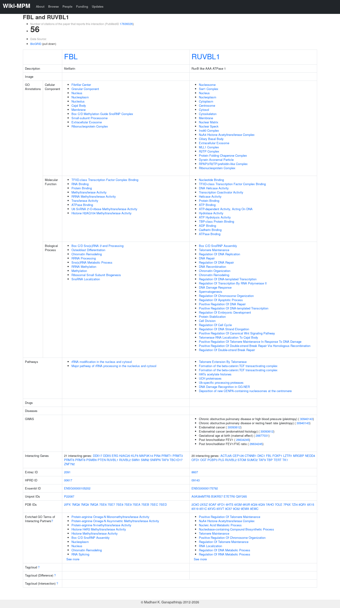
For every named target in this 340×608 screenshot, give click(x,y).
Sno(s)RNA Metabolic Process (91, 262)
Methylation (79, 270)
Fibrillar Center (81, 84)
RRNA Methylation (83, 266)
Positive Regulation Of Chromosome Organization (232, 537)
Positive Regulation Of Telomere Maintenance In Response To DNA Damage (250, 341)
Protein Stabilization (212, 316)
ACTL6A (226, 455)
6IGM (238, 504)
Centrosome (207, 105)
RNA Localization (210, 546)
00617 (68, 480)
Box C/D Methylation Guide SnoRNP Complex (102, 114)
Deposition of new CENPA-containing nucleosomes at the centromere (245, 391)
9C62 (236, 508)
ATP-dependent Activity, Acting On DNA (226, 209)
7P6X (287, 504)
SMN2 (145, 460)
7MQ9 (85, 504)
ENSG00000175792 (205, 488)
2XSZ (204, 504)
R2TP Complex (209, 151)
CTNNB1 (251, 455)
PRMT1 (166, 455)
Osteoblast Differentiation (88, 250)
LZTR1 (287, 455)
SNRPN (155, 460)
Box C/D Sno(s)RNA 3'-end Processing (97, 245)
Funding (82, 6)
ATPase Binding (82, 205)
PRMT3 (178, 455)
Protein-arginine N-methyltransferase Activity (101, 525)
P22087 (69, 496)
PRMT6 (69, 460)
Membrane (78, 109)
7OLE (278, 504)
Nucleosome (207, 84)
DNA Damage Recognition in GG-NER (224, 386)
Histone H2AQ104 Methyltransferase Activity (101, 213)
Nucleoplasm (80, 97)
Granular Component (85, 89)
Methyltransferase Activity (89, 192)
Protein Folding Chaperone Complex (223, 155)
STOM (242, 460)
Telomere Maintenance (214, 250)
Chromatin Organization (214, 270)
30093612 (234, 427)
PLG (221, 460)
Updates (97, 6)
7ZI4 (295, 504)
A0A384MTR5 (201, 496)
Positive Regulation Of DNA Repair (222, 304)
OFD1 (195, 460)
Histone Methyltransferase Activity (94, 533)
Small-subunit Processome (89, 118)
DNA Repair (207, 258)
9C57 (228, 508)
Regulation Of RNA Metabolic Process (224, 554)
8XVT (220, 508)
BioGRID (35, 44)
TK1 (285, 460)
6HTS (229, 504)
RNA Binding (80, 184)
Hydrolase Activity (211, 213)
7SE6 (103, 504)
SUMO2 (252, 460)
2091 (67, 472)
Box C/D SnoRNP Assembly (218, 245)
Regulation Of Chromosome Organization (226, 295)
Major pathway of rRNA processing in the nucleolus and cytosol (113, 366)
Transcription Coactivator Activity (221, 192)
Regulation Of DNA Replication (219, 254)
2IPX (67, 504)
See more (72, 559)
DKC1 (261, 455)
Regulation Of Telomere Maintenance (223, 541)
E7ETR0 (229, 496)
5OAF (212, 504)
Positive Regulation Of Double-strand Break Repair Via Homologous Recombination (254, 345)
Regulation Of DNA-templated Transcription (228, 279)
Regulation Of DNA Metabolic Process (224, 550)
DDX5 (107, 455)
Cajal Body (78, 105)
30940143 (306, 419)
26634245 (242, 439)
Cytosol (204, 109)
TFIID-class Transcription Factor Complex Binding (104, 180)
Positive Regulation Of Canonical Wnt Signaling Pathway (237, 333)
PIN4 (157, 455)
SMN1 (136, 460)
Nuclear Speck (209, 126)
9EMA (245, 508)
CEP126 (238, 455)
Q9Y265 (241, 496)
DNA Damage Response (215, 287)
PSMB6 (91, 460)
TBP (270, 460)
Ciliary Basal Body (211, 139)
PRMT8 (80, 460)
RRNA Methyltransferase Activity (93, 196)
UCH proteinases (210, 378)
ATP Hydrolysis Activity (215, 217)
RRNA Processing (83, 258)
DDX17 (97, 455)
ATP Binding (207, 205)
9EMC (254, 508)
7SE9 (128, 504)
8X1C (203, 508)
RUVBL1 (206, 56)
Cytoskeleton (207, 114)
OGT (203, 460)
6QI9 (261, 504)
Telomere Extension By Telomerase (223, 361)
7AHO (270, 504)
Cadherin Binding (210, 230)
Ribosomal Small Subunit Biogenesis (96, 275)
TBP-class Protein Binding (216, 221)
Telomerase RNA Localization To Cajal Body (228, 337)
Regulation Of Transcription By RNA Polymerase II (233, 283)
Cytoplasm (206, 101)
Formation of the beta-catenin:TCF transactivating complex (238, 366)
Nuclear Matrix (208, 122)
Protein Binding (81, 188)
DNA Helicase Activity (214, 188)
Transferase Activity (84, 200)
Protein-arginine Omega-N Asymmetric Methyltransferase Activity (115, 521)
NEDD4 (310, 455)
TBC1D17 (176, 460)
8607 (195, 472)
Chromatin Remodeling (86, 254)
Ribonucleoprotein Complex (89, 126)
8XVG (212, 508)
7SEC (154, 504)
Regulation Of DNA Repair (216, 262)
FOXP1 (277, 455)
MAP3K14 (146, 455)
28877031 (262, 435)
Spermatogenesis (210, 291)
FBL (71, 56)
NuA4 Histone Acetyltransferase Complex (227, 134)
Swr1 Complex (208, 89)
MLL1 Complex (209, 147)
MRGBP (298, 455)
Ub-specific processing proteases (221, 382)
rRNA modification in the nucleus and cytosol (101, 361)
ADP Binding (207, 225)
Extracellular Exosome (86, 122)
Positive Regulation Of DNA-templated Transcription (233, 308)
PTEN (102, 460)
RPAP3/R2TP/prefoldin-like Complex (223, 164)
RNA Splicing (80, 554)
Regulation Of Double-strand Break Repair (227, 350)
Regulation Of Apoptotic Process (221, 300)
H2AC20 (124, 455)
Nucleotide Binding (211, 180)
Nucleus (76, 93)
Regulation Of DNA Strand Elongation (224, 329)
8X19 (195, 508)
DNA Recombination (212, 266)
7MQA (94, 504)
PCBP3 (212, 460)
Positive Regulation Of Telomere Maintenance (229, 516)
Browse (53, 6)
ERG (115, 455)
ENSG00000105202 (77, 488)
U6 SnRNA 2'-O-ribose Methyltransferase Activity (104, 209)
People (67, 6)
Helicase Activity (210, 196)
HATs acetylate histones (215, 374)
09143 (196, 480)
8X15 (310, 504)
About (40, 6)
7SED (163, 504)
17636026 (126, 24)
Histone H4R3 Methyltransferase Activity (98, 529)
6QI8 (254, 504)
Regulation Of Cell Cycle (215, 325)
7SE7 (111, 504)
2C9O (195, 504)
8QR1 (302, 504)
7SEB (145, 504)
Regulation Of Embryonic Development (225, 312)
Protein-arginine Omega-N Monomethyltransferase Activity (110, 516)
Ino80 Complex (209, 130)
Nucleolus (78, 101)
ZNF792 (69, 464)
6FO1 (221, 504)
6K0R (246, 504)
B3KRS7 (217, 496)
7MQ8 (76, 504)
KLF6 (134, 455)
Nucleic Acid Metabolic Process (220, 525)
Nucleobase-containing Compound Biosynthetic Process (236, 529)
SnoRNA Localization (85, 279)
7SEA (136, 504)
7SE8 (119, 504)
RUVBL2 (125, 460)
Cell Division (207, 320)
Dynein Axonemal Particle (216, 159)
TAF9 (165, 460)
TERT (277, 460)
